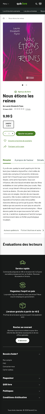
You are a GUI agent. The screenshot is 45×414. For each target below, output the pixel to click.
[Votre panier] (40, 4)
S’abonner (22, 340)
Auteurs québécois (11, 230)
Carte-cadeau (8, 370)
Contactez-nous (9, 366)
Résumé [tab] (7, 160)
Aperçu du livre (24, 91)
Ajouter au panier (25, 133)
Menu (5, 4)
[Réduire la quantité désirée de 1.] (5, 133)
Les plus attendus (30, 11)
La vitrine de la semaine (11, 11)
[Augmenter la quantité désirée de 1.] (13, 133)
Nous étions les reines (16, 18)
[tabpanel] (22, 194)
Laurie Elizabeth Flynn (14, 106)
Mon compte (7, 360)
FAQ (4, 363)
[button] (22, 85)
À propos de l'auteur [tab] (24, 160)
